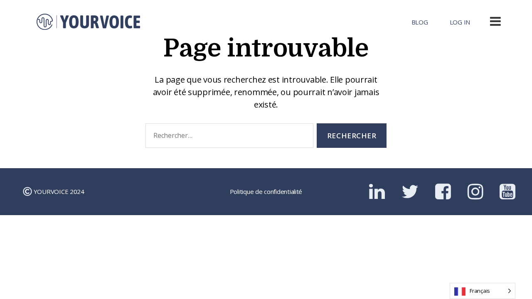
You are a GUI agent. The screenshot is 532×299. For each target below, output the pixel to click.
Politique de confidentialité (266, 191)
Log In (460, 22)
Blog (419, 22)
